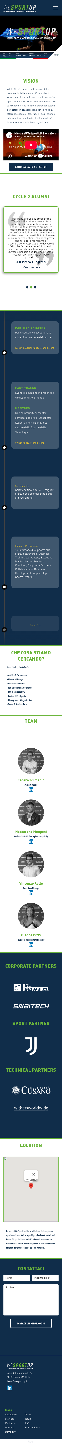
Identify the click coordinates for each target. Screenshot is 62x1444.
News (28, 1418)
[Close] (33, 1174)
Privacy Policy (32, 1427)
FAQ (27, 1423)
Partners (10, 1423)
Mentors (9, 1427)
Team (28, 1414)
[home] (21, 7)
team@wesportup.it (17, 1381)
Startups (9, 1418)
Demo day (10, 1431)
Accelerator (11, 1414)
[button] (55, 8)
